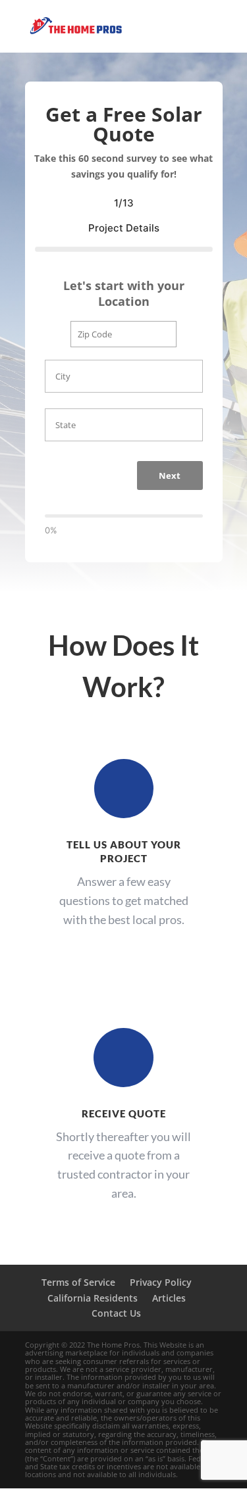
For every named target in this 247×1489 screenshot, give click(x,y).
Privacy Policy (161, 1282)
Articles (169, 1298)
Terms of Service (78, 1282)
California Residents (92, 1298)
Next (169, 475)
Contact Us (116, 1313)
